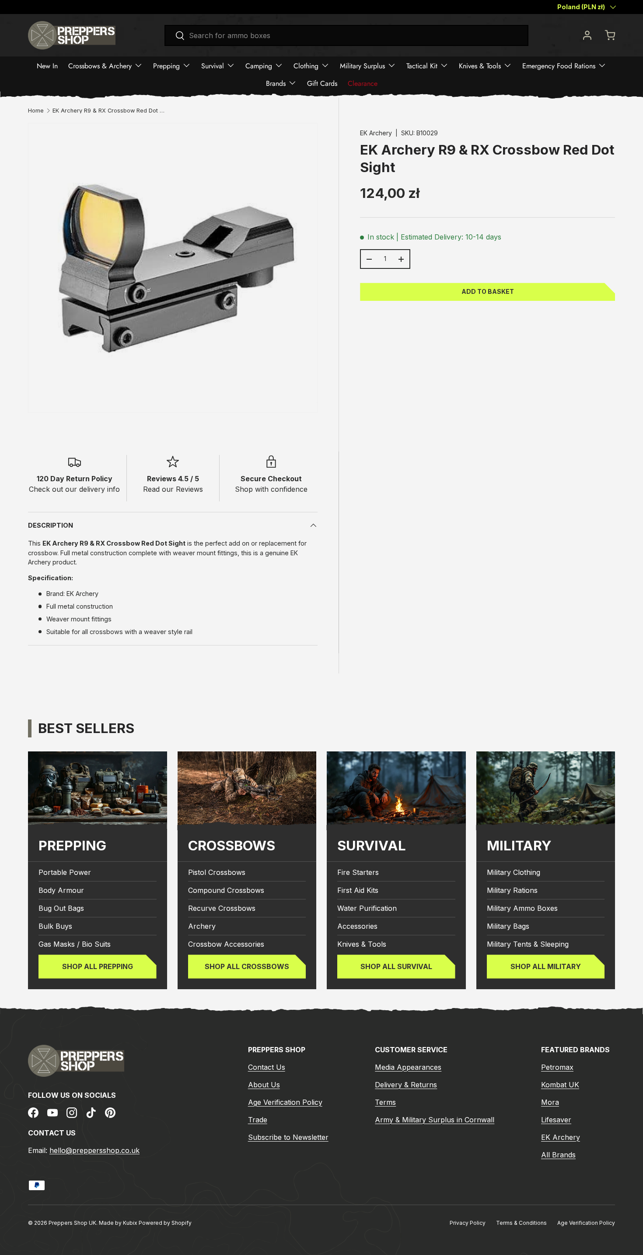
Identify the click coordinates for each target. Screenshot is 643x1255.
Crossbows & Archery (100, 65)
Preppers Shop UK (72, 1223)
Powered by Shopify (165, 1223)
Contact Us (266, 1067)
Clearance (362, 83)
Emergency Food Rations (558, 65)
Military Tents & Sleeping (528, 944)
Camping (258, 65)
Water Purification (367, 908)
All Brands (558, 1154)
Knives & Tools (480, 65)
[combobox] (346, 35)
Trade (257, 1119)
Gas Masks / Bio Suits (74, 944)
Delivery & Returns (406, 1084)
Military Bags (508, 926)
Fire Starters (358, 872)
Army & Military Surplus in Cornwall (434, 1119)
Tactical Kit (421, 65)
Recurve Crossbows (221, 908)
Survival (212, 65)
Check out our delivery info (74, 489)
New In (47, 65)
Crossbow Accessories (226, 944)
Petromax (557, 1067)
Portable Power (64, 872)
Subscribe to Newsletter (288, 1137)
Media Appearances (408, 1067)
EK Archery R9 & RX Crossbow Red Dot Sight (108, 111)
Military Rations (512, 890)
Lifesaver (556, 1119)
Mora (550, 1102)
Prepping (166, 65)
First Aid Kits (357, 890)
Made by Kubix (119, 1223)
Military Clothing (513, 872)
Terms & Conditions (521, 1223)
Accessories (357, 926)
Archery (202, 926)
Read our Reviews (173, 489)
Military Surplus (362, 65)
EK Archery (376, 133)
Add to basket (487, 291)
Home (36, 111)
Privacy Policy (468, 1223)
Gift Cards (322, 83)
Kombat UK (560, 1084)
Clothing (306, 65)
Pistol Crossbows (216, 872)
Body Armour (61, 890)
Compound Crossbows (226, 890)
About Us (264, 1084)
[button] (609, 35)
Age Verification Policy (285, 1102)
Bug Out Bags (61, 908)
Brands (276, 83)
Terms (385, 1102)
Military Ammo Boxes (522, 908)
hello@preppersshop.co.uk (94, 1150)
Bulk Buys (55, 926)
